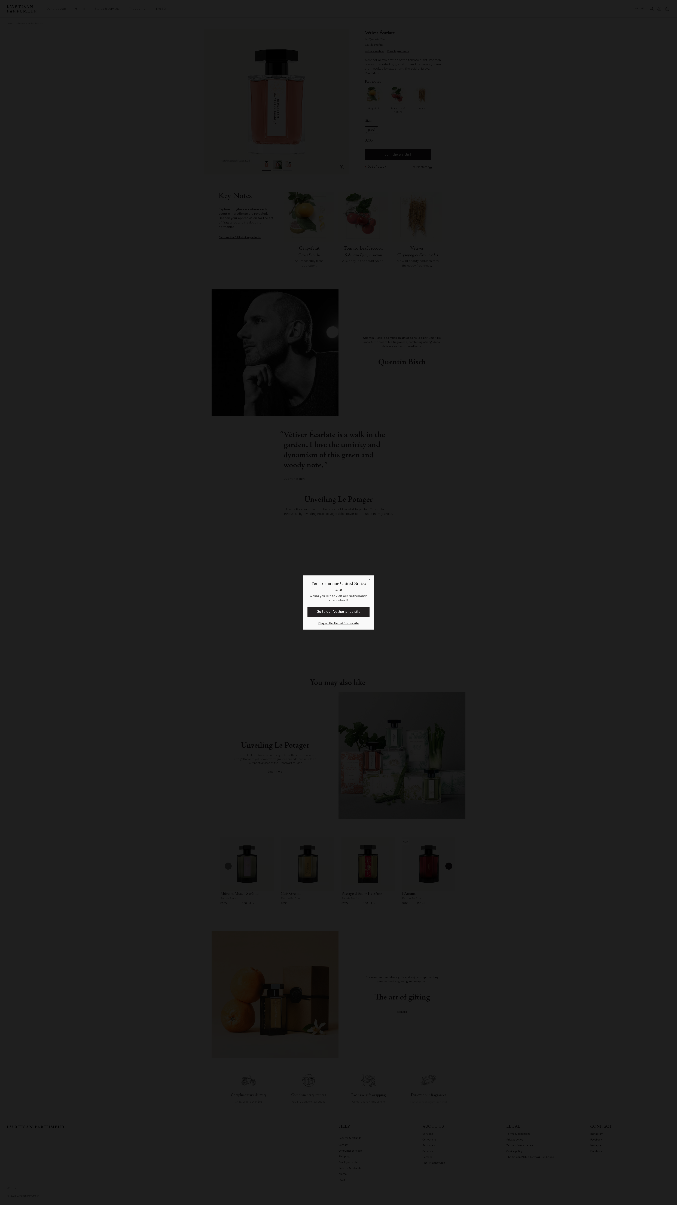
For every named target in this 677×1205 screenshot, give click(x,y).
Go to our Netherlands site (339, 611)
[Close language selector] (369, 580)
